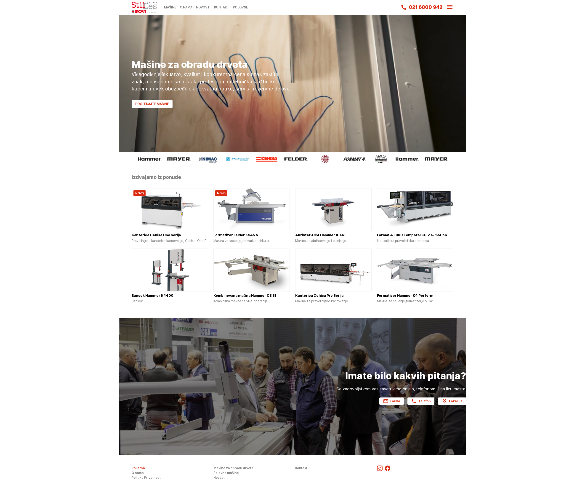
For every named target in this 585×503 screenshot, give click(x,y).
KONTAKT (221, 7)
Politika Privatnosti (147, 477)
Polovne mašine (226, 473)
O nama (138, 473)
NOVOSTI (203, 7)
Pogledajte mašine (152, 104)
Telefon (424, 401)
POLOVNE (240, 7)
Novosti (219, 477)
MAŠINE (170, 7)
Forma (395, 401)
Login (136, 482)
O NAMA (186, 7)
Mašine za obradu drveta (233, 468)
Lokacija (456, 401)
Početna (138, 468)
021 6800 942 (425, 7)
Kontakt (301, 468)
